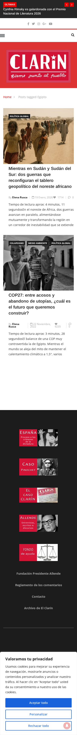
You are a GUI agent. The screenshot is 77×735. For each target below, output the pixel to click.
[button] (66, 5)
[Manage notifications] (67, 725)
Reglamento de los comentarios (38, 585)
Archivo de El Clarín (38, 608)
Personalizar (38, 714)
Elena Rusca (19, 197)
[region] (38, 693)
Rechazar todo (38, 726)
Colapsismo (17, 243)
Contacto (38, 596)
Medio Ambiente (37, 243)
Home (7, 97)
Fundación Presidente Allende (38, 573)
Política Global (19, 116)
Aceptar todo (38, 703)
